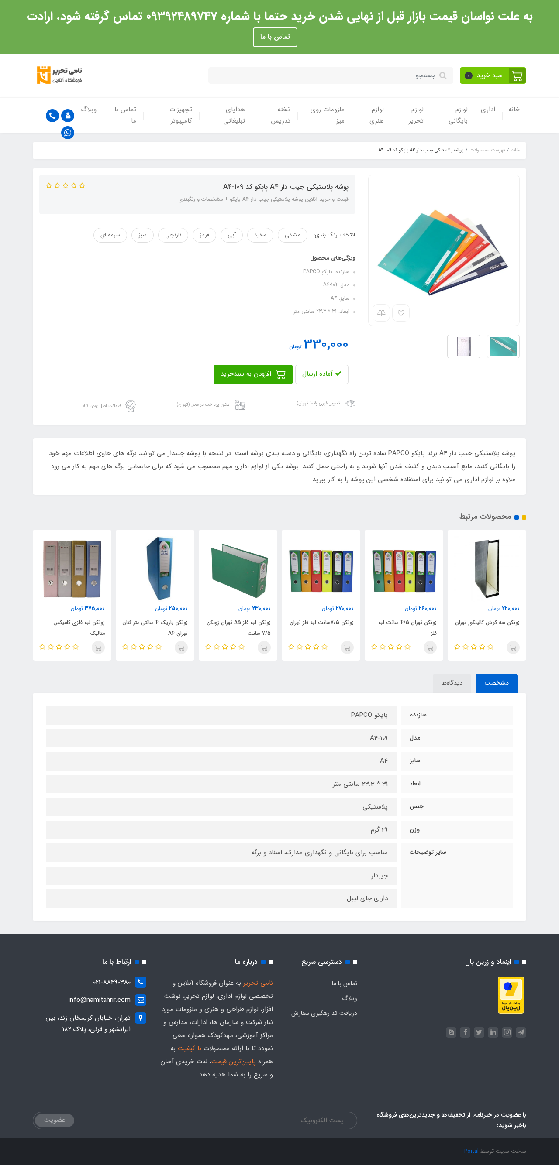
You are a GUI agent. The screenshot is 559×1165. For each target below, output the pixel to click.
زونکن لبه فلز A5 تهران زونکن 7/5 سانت (239, 627)
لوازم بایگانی (458, 115)
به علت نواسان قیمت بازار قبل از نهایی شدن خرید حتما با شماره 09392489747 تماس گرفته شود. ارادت (280, 16)
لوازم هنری (376, 115)
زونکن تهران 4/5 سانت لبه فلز (407, 627)
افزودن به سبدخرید (247, 374)
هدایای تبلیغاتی (234, 115)
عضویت (54, 1120)
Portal (471, 1151)
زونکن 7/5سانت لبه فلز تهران (322, 622)
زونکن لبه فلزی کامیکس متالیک (79, 627)
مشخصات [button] (496, 683)
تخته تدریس (280, 115)
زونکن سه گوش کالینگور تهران (487, 622)
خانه (514, 109)
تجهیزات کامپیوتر (180, 115)
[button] (493, 75)
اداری (488, 109)
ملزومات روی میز (328, 115)
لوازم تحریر (416, 115)
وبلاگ (89, 109)
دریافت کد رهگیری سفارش (324, 1013)
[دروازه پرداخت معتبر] (511, 995)
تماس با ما (275, 37)
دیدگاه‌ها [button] (452, 683)
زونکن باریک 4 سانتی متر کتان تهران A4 (155, 627)
